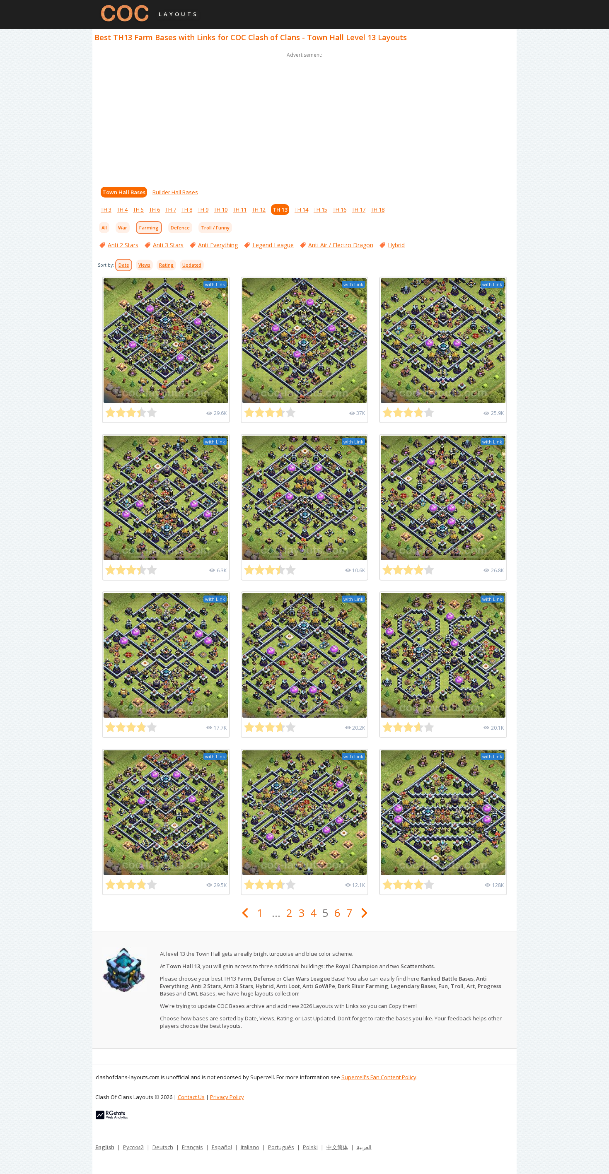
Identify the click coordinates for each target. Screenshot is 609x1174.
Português (281, 1147)
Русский (133, 1147)
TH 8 (186, 209)
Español (222, 1147)
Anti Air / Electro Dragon (340, 245)
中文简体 (337, 1147)
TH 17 (358, 209)
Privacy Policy (227, 1097)
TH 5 (138, 209)
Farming (149, 227)
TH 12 (259, 209)
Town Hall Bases (123, 192)
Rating (166, 265)
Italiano (250, 1147)
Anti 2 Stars (123, 245)
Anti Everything (218, 245)
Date (123, 265)
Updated (191, 265)
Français (192, 1147)
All (104, 227)
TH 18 (377, 209)
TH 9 (203, 209)
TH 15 (320, 209)
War (122, 227)
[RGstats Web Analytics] (112, 1117)
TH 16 (339, 209)
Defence (180, 227)
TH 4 (122, 209)
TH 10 (220, 209)
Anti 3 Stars (168, 245)
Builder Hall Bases (175, 192)
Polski (310, 1147)
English (104, 1147)
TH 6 (154, 209)
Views (144, 265)
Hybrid (396, 245)
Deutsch (162, 1147)
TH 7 (170, 209)
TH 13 (280, 209)
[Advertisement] (304, 118)
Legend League (273, 245)
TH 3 (106, 209)
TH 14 (301, 209)
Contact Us (191, 1097)
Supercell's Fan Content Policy (378, 1077)
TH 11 (240, 209)
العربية (364, 1147)
